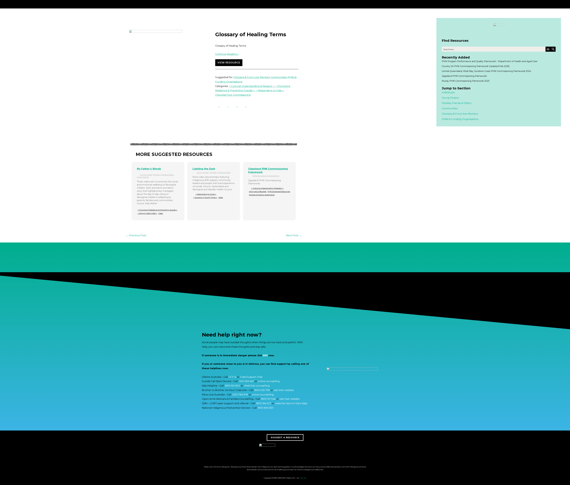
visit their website (284, 390)
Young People (143, 177)
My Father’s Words (149, 168)
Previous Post (136, 235)
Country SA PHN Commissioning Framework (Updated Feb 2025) (475, 66)
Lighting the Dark (204, 168)
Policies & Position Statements (262, 195)
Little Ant (302, 478)
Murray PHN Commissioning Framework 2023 (465, 81)
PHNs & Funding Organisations (265, 176)
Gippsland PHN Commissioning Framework (464, 76)
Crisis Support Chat (251, 377)
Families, (447, 103)
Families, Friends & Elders (163, 175)
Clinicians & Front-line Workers (460, 113)
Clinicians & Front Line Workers (251, 77)
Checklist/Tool (223, 95)
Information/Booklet (257, 191)
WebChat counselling (257, 385)
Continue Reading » (227, 54)
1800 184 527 (263, 403)
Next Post (294, 235)
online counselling (269, 381)
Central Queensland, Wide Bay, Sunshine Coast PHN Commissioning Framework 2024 (486, 71)
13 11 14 (232, 377)
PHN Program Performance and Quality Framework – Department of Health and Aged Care (489, 61)
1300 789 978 (240, 394)
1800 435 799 (262, 390)
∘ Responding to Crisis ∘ (270, 90)
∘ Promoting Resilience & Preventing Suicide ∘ (157, 210)
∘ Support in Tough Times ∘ (205, 197)
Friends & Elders (461, 103)
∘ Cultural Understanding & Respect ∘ (251, 86)
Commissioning (242, 95)
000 (265, 355)
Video (160, 213)
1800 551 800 (232, 385)
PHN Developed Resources (279, 191)
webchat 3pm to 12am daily (291, 403)
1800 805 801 (265, 407)
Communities (279, 77)
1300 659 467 (246, 381)
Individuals (448, 92)
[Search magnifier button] (553, 49)
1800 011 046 (268, 399)
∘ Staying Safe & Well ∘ (147, 213)
